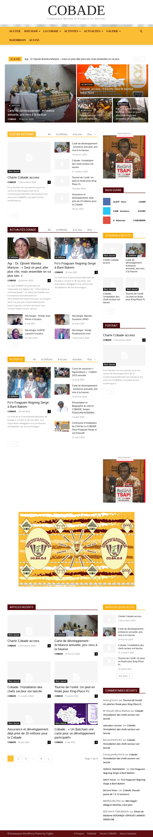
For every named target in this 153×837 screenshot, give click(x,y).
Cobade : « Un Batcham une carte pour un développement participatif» (74, 733)
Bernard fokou (110, 790)
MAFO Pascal (109, 779)
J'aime (142, 201)
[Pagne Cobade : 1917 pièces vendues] (94, 110)
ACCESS (34, 40)
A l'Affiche (14, 106)
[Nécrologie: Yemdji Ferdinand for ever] (62, 334)
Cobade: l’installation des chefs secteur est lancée (82, 164)
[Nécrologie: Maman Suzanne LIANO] (62, 319)
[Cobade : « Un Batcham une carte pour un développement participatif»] (76, 714)
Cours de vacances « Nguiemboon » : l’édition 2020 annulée (84, 372)
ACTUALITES (92, 31)
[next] (142, 59)
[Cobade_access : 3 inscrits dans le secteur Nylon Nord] (112, 80)
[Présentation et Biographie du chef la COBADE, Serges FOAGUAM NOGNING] (62, 406)
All (49, 134)
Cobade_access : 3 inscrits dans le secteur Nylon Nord (54, 59)
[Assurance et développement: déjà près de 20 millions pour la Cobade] (62, 198)
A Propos (79, 833)
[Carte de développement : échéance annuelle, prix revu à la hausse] (40, 93)
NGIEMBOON (17, 40)
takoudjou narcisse (112, 725)
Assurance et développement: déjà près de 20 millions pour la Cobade (28, 733)
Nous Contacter (128, 833)
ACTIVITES (71, 31)
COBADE (11, 182)
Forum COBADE (108, 833)
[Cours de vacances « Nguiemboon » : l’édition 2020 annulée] (62, 372)
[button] (141, 31)
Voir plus (123, 676)
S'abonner (139, 220)
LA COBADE (50, 31)
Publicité (91, 833)
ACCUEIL (15, 31)
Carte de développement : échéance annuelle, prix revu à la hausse (85, 147)
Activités (77, 359)
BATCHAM (31, 31)
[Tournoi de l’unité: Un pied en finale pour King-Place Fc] (62, 181)
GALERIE (112, 31)
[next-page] (15, 215)
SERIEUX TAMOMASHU (114, 769)
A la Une (77, 134)
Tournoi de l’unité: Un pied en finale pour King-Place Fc (84, 181)
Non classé (14, 171)
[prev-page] (9, 215)
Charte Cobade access (23, 177)
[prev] (136, 59)
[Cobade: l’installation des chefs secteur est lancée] (62, 164)
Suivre (142, 211)
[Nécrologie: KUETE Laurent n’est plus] (15, 334)
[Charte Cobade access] (29, 157)
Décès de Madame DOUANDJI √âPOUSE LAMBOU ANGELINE (124, 815)
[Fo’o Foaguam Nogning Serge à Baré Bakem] (76, 248)
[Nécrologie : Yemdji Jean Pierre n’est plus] (15, 319)
